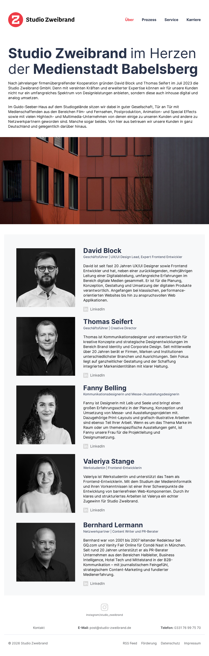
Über (129, 20)
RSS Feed (130, 643)
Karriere (194, 20)
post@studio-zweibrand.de (110, 628)
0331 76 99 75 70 (187, 628)
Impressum (192, 643)
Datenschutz (170, 643)
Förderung (149, 643)
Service (171, 20)
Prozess (149, 20)
